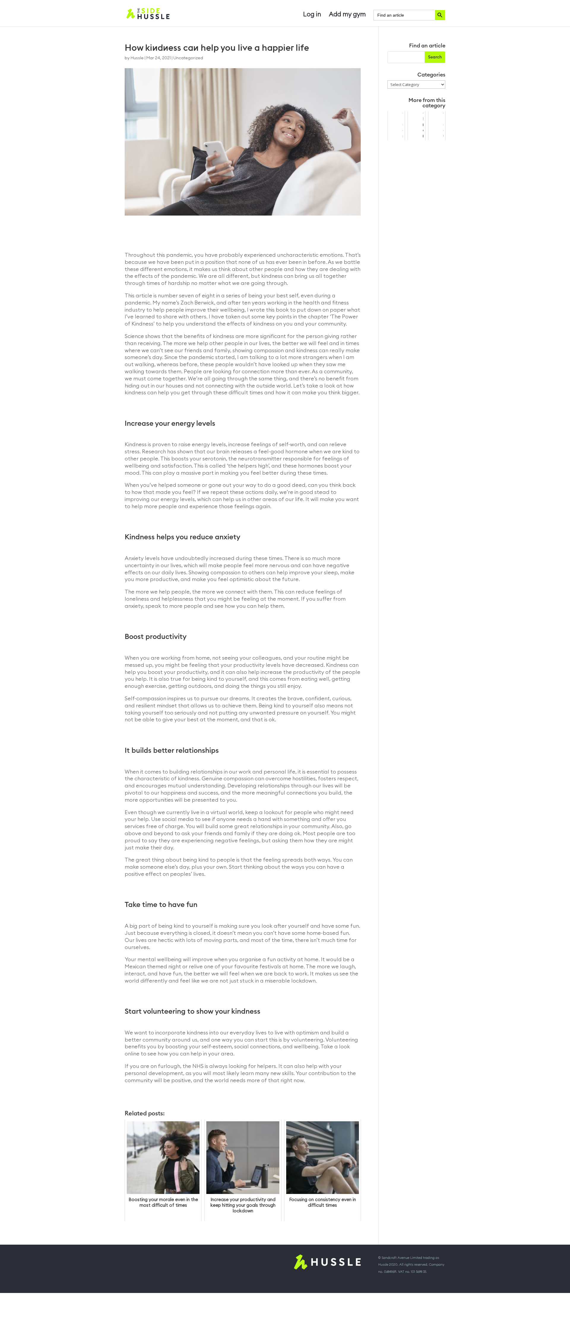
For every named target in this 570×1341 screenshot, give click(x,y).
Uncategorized (188, 58)
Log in (312, 14)
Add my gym (347, 14)
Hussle (137, 58)
